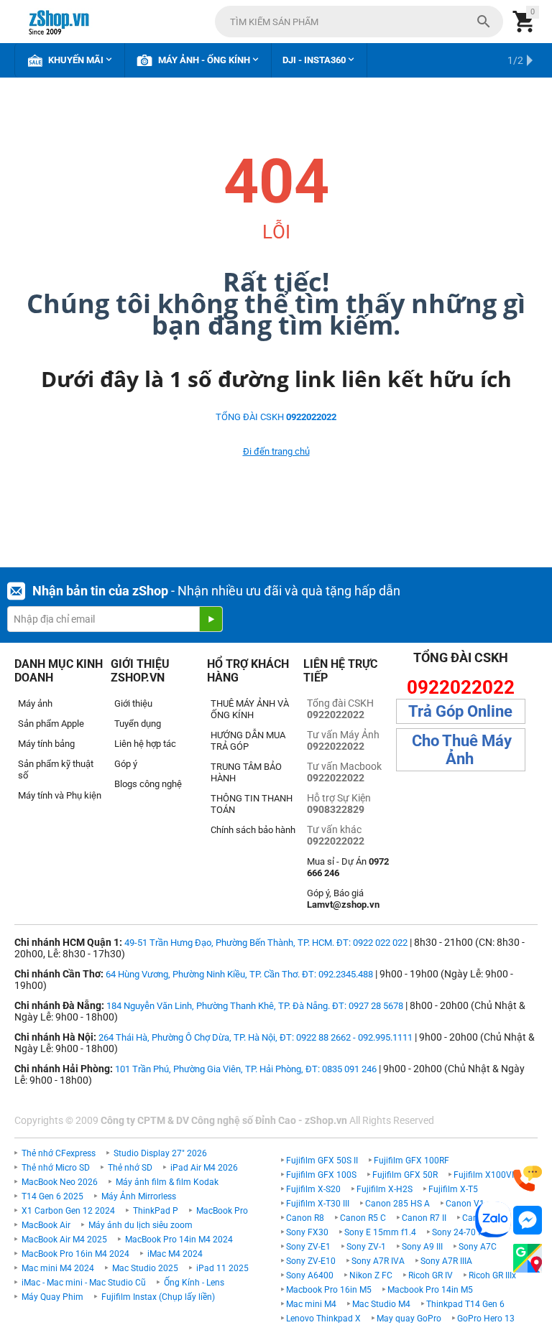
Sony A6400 (310, 1275)
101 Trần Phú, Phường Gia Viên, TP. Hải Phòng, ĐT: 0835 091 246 (246, 1069)
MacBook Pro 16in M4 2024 (75, 1254)
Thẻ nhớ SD (130, 1168)
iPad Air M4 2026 (204, 1168)
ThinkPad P (155, 1211)
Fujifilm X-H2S (384, 1189)
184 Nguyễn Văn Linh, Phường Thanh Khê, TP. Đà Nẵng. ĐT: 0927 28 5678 (254, 1005)
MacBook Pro (222, 1211)
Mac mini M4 (311, 1304)
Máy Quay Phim (52, 1297)
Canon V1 (465, 1204)
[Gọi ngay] (527, 1178)
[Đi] (210, 619)
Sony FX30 (307, 1232)
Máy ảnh (35, 703)
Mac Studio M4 (381, 1304)
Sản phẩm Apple (51, 723)
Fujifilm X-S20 (313, 1189)
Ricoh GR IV (430, 1275)
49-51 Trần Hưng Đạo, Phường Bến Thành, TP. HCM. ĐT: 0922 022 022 (266, 942)
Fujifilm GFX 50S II (322, 1161)
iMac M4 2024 (175, 1254)
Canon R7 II (424, 1218)
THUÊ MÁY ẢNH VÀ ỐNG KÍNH (250, 709)
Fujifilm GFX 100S (321, 1175)
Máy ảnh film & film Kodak (167, 1182)
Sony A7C (478, 1247)
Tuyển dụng (137, 723)
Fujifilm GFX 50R (405, 1175)
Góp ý (125, 763)
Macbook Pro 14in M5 (430, 1290)
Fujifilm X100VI (484, 1175)
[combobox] (359, 21)
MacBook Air (46, 1225)
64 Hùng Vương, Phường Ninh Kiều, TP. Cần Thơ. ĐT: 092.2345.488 (239, 974)
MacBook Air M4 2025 (64, 1240)
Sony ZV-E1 (308, 1247)
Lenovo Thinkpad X (323, 1319)
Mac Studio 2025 (145, 1268)
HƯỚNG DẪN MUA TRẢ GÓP (248, 741)
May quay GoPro (409, 1319)
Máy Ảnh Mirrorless (138, 1196)
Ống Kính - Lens (194, 1283)
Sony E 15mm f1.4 (380, 1232)
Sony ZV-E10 (311, 1261)
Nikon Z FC (370, 1275)
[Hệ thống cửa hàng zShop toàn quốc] (527, 1258)
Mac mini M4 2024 (58, 1268)
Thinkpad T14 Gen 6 (465, 1304)
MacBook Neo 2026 (60, 1182)
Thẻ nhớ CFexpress (59, 1153)
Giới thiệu (133, 703)
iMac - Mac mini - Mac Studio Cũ (84, 1283)
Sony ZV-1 (366, 1247)
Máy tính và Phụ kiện (59, 795)
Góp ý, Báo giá (343, 899)
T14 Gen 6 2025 (52, 1196)
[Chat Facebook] (527, 1220)
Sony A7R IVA (378, 1261)
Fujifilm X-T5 (453, 1189)
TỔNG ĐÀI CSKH (276, 417)
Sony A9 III (422, 1247)
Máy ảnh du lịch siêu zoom (140, 1225)
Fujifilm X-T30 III (317, 1204)
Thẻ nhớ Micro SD (56, 1168)
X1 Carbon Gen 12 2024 (68, 1211)
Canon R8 (305, 1218)
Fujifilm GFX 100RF (411, 1161)
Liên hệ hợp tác (145, 743)
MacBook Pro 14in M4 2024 (179, 1240)
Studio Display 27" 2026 (160, 1153)
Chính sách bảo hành (253, 829)
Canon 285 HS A (397, 1204)
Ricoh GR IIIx (492, 1275)
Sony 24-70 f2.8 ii (466, 1232)
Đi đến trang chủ (276, 451)
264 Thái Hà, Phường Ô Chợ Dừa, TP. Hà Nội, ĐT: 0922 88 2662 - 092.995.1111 (255, 1037)
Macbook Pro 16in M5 (329, 1290)
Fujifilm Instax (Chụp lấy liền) (158, 1297)
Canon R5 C (363, 1218)
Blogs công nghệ (148, 783)
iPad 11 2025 (222, 1268)
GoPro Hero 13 (486, 1319)
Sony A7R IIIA (446, 1261)
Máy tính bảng (46, 743)
